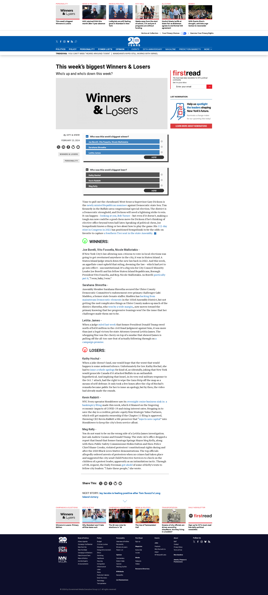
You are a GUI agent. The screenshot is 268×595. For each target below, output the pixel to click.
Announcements (83, 564)
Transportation (101, 583)
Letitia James (95, 152)
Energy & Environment (104, 550)
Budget (99, 541)
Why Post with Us (160, 549)
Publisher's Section (103, 575)
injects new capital (149, 419)
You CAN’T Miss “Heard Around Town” (89, 53)
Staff (175, 541)
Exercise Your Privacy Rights (202, 33)
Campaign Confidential (85, 544)
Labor (99, 569)
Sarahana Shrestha (97, 147)
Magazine (171, 49)
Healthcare (100, 558)
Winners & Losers (121, 547)
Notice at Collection (149, 33)
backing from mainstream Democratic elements (118, 297)
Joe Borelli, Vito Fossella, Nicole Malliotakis (108, 141)
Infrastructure (101, 566)
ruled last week (107, 324)
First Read (139, 538)
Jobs (156, 543)
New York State (82, 550)
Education (100, 547)
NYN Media (120, 571)
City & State (72, 134)
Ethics (99, 552)
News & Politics (83, 538)
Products (157, 546)
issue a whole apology (102, 369)
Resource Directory (142, 569)
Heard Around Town (84, 555)
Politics (60, 49)
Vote (153, 157)
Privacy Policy (178, 547)
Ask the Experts (83, 561)
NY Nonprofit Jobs (160, 555)
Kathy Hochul (95, 175)
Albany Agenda (83, 541)
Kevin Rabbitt (94, 180)
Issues (137, 552)
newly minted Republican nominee (107, 205)
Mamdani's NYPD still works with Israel (135, 53)
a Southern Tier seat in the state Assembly (128, 233)
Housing (100, 561)
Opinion (120, 49)
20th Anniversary (152, 49)
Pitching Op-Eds (121, 566)
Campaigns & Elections (85, 552)
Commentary (120, 558)
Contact (176, 544)
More (207, 49)
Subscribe (138, 550)
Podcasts (138, 561)
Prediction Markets (190, 49)
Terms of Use (178, 550)
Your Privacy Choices (171, 33)
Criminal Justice (102, 544)
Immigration (101, 564)
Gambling (100, 555)
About (156, 552)
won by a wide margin (120, 306)
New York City (82, 547)
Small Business (102, 578)
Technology (100, 580)
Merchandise (178, 555)
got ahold (127, 464)
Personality (87, 49)
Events (135, 49)
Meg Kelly (93, 186)
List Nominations (122, 580)
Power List (119, 550)
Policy (72, 49)
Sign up (137, 541)
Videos (137, 564)
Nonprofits (119, 575)
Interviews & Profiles (122, 541)
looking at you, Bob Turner (115, 215)
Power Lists (105, 49)
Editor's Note (120, 561)
